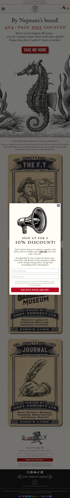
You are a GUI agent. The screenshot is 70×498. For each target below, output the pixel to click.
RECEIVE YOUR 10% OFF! (35, 289)
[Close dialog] (58, 205)
